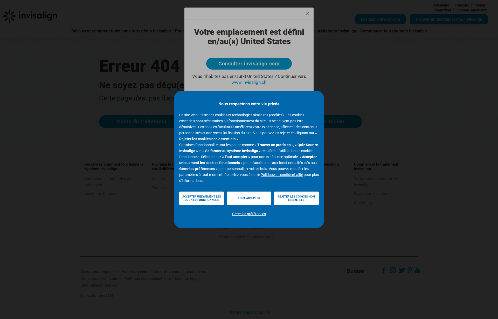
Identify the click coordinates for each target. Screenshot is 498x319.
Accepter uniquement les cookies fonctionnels (201, 198)
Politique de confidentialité (282, 175)
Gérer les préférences (249, 214)
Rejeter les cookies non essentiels (296, 198)
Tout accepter (249, 198)
